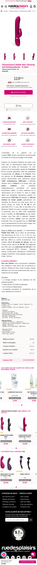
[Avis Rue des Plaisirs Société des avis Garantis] (18, 533)
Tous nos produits (3, 6)
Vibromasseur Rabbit (10, 69)
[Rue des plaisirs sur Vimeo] (29, 557)
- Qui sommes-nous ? (8, 496)
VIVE (23, 451)
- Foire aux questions (26, 504)
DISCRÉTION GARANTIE (9, 133)
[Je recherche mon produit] (6, 6)
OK (31, 520)
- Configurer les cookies (9, 507)
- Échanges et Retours (9, 501)
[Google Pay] (18, 106)
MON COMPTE (31, 6)
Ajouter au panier (27, 562)
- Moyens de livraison (8, 499)
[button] (13, 405)
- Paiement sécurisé (8, 504)
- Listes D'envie (24, 499)
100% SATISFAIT (28, 122)
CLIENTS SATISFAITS (27, 144)
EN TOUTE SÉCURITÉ (27, 133)
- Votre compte (24, 496)
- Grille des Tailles (24, 501)
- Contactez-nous (24, 507)
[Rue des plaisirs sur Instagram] (24, 557)
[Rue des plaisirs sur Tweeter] (12, 557)
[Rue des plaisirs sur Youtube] (18, 557)
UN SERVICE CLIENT (9, 144)
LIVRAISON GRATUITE (9, 122)
